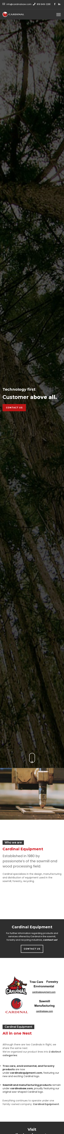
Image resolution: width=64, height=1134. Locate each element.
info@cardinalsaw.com (18, 4)
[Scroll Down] (32, 758)
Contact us (14, 407)
